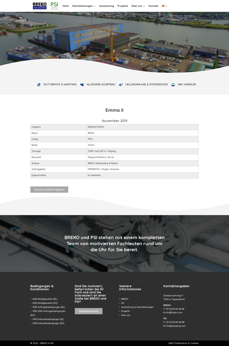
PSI (122, 303)
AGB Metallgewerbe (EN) (45, 303)
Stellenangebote (89, 311)
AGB (171, 343)
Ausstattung (106, 5)
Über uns (136, 5)
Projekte (122, 5)
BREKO (124, 299)
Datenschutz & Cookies (187, 343)
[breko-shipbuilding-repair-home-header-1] (114, 76)
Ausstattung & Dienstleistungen (137, 307)
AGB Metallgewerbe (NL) (44, 299)
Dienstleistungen (82, 5)
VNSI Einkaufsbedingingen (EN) (48, 323)
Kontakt (153, 5)
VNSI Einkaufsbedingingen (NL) (48, 319)
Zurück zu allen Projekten (49, 189)
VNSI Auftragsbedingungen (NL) (48, 307)
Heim (66, 5)
